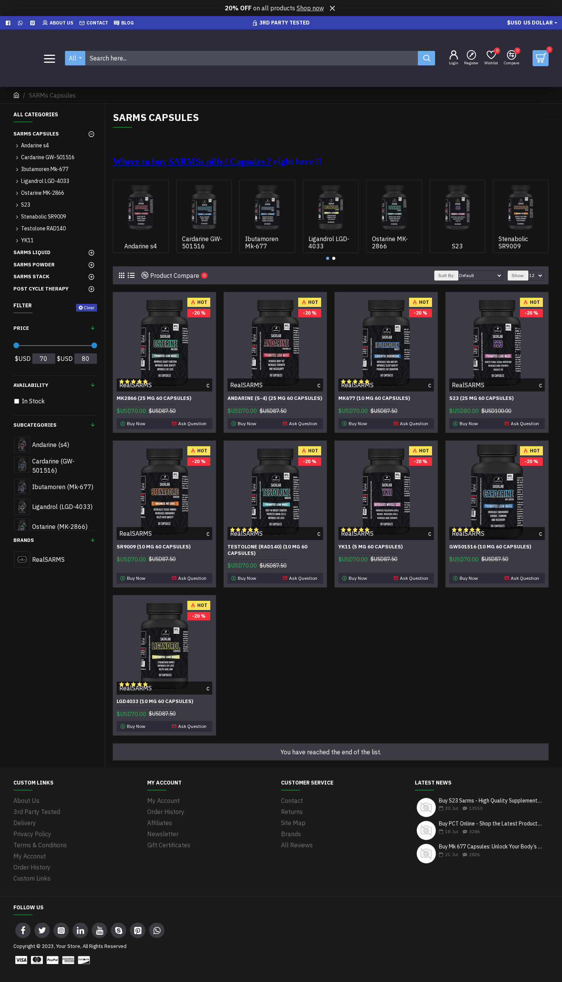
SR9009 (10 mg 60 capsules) (154, 547)
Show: (518, 275)
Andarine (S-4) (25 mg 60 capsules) (274, 398)
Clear (89, 307)
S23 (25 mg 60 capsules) (481, 398)
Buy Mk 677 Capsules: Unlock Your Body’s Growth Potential (491, 847)
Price (21, 328)
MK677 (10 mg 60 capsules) (374, 398)
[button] (327, 258)
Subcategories (35, 425)
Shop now (310, 8)
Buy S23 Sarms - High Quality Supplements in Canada (491, 801)
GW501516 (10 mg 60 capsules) (490, 547)
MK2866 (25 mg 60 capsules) (154, 398)
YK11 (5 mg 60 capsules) (370, 547)
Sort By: (446, 275)
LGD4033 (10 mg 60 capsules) (155, 701)
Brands (23, 540)
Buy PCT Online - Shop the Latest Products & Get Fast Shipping (491, 824)
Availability (30, 385)
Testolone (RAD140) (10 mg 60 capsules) (267, 550)
